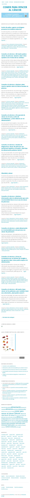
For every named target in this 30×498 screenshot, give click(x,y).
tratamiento (3, 427)
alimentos (16, 45)
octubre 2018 (12, 439)
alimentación (25, 70)
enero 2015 (22, 460)
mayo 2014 (3, 466)
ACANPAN (21, 70)
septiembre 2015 (19, 457)
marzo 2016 (20, 453)
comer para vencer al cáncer (12, 73)
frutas (24, 105)
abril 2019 (15, 436)
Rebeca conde (5, 397)
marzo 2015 (9, 460)
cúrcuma (6, 279)
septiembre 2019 (19, 434)
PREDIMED (3, 107)
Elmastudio (24, 494)
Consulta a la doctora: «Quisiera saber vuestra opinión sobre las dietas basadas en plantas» (14, 86)
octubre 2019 (12, 434)
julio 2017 (18, 446)
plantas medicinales (23, 422)
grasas (26, 74)
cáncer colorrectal (19, 135)
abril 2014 (9, 466)
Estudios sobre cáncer (20, 476)
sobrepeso (22, 249)
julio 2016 (24, 452)
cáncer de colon (20, 309)
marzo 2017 (15, 448)
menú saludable (16, 189)
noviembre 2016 (18, 450)
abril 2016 (15, 453)
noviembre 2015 (4, 457)
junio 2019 (3, 436)
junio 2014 (23, 464)
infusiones (14, 280)
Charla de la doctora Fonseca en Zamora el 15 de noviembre (14, 369)
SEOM (22, 425)
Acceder (3, 487)
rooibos (13, 310)
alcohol (21, 186)
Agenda (2, 476)
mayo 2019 (9, 436)
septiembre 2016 (11, 452)
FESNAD (8, 46)
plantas (23, 106)
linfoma (22, 280)
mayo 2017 (3, 448)
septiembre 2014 (4, 464)
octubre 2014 (19, 462)
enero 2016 (10, 455)
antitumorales (4, 72)
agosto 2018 (3, 441)
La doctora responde (10, 70)
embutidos (23, 74)
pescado (14, 106)
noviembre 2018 (4, 439)
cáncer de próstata (19, 248)
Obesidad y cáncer (7, 173)
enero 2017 (3, 450)
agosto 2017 (12, 446)
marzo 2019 (20, 436)
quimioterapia (9, 77)
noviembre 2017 (12, 445)
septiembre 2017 (4, 446)
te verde (16, 310)
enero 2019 (10, 438)
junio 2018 (15, 441)
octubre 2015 (12, 457)
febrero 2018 (15, 443)
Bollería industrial (21, 45)
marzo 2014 (15, 466)
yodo (17, 427)
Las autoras (4, 4)
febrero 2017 (21, 448)
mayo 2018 (20, 441)
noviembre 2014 (12, 462)
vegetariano (17, 107)
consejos (24, 73)
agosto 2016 (18, 452)
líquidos (16, 137)
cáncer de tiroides (9, 417)
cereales (15, 278)
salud (10, 107)
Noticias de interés (18, 44)
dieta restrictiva (10, 105)
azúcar (13, 102)
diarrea (2, 74)
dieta (5, 74)
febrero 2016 (4, 455)
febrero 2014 (21, 466)
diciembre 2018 (17, 438)
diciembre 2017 (4, 445)
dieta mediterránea (14, 279)
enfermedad (20, 105)
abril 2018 (3, 443)
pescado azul (19, 106)
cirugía (5, 73)
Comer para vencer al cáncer (15, 8)
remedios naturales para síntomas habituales (13, 424)
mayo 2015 (20, 459)
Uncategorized (23, 477)
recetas (7, 107)
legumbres (7, 106)
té (24, 249)
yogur (2, 109)
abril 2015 (3, 460)
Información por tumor (19, 2)
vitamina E (26, 107)
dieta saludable (10, 74)
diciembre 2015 (17, 455)
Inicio (3, 2)
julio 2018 (10, 441)
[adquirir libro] (2, 326)
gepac (27, 105)
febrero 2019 (4, 438)
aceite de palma (10, 45)
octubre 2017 (19, 445)
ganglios (10, 280)
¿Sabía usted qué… (5, 479)
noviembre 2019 (4, 434)
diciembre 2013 (10, 467)
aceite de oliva (4, 45)
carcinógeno (3, 46)
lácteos (2, 106)
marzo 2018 (9, 443)
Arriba (2, 496)
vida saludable (21, 77)
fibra (13, 137)
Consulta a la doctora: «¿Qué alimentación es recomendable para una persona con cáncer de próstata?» (14, 230)
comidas (20, 73)
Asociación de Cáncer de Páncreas (12, 164)
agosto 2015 (3, 459)
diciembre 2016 (10, 450)
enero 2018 (22, 443)
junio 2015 (15, 459)
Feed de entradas (9, 487)
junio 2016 (3, 453)
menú (11, 189)
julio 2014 (18, 464)
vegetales (13, 107)
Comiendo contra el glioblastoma (9, 366)
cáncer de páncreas (21, 72)
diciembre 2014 (4, 462)
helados (14, 46)
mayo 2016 (9, 453)
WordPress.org (4, 489)
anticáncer (15, 409)
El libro (6, 2)
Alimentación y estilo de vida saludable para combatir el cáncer (15, 367)
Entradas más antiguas (7, 317)
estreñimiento (4, 137)
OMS (18, 46)
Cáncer (15, 72)
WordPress (12, 494)
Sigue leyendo (21, 67)
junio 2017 (23, 446)
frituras (11, 46)
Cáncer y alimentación (10, 44)
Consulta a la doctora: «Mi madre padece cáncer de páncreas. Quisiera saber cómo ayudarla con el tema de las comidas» (14, 55)
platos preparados (5, 48)
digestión (15, 74)
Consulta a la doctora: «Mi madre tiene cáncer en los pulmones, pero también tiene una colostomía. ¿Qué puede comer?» (14, 291)
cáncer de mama (9, 415)
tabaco (24, 189)
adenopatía (21, 277)
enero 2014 (3, 467)
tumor (13, 77)
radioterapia (20, 137)
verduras (16, 77)
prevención (3, 77)
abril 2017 (9, 448)
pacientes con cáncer (10, 421)
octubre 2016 (4, 452)
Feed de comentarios (18, 487)
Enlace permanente (13, 48)
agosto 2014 (12, 464)
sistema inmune (19, 282)
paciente (26, 76)
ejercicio (18, 74)
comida (17, 104)
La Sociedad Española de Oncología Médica (9, 76)
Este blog (11, 2)
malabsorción (21, 76)
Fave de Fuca (9, 137)
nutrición (11, 106)
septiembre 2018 (19, 439)
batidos (20, 164)
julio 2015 (10, 459)
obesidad (21, 189)
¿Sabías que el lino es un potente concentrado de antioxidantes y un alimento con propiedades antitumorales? (15, 384)
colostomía (26, 309)
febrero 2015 (15, 460)
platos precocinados (23, 46)
